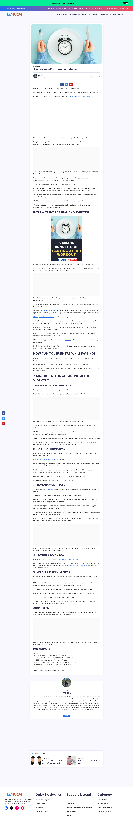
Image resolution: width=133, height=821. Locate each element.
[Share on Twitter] (66, 85)
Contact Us (70, 804)
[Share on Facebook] (62, 85)
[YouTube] (22, 808)
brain (96, 593)
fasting (50, 489)
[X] (11, 808)
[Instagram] (17, 808)
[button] (127, 14)
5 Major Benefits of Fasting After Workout (52, 670)
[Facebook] (6, 808)
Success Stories (41, 804)
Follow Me (66, 715)
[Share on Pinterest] (71, 85)
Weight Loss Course (42, 811)
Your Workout (40, 807)
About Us (69, 800)
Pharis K (42, 75)
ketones (67, 340)
